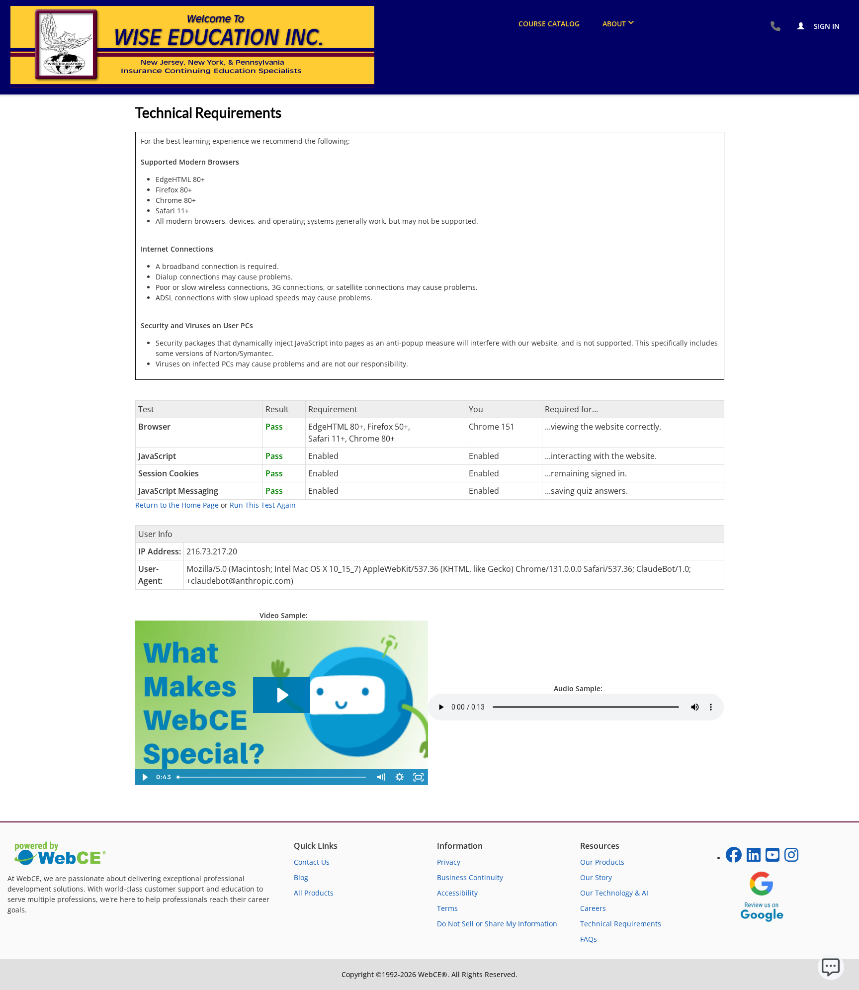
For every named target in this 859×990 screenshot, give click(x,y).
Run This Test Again (263, 505)
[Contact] (775, 26)
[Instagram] (791, 858)
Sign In (826, 26)
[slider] (272, 777)
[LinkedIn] (754, 858)
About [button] (614, 23)
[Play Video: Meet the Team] (281, 695)
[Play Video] (144, 777)
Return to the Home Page (177, 505)
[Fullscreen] (418, 777)
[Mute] (380, 777)
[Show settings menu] (399, 777)
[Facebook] (734, 858)
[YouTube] (772, 858)
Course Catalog (549, 23)
